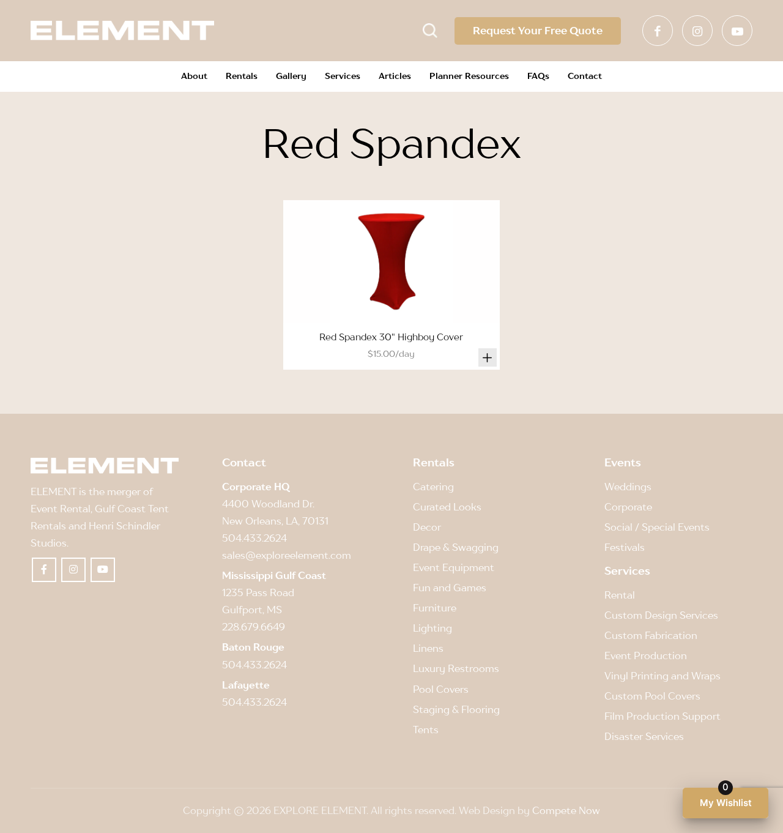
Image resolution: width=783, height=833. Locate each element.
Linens (428, 648)
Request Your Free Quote (538, 30)
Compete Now (566, 810)
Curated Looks (447, 507)
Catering (433, 486)
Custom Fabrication (650, 635)
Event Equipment (453, 567)
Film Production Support (662, 716)
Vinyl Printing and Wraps (662, 676)
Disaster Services (644, 736)
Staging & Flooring (456, 709)
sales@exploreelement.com (286, 555)
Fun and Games (449, 587)
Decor (427, 527)
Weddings (627, 486)
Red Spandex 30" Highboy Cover (391, 336)
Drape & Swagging (456, 547)
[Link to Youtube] (737, 30)
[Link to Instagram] (697, 30)
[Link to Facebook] (657, 30)
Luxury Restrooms (456, 668)
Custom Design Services (661, 615)
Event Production (645, 655)
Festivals (624, 547)
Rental (619, 595)
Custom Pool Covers (652, 696)
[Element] (122, 30)
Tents (426, 729)
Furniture (434, 608)
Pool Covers (441, 689)
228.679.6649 (253, 627)
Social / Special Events (657, 527)
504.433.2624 (254, 538)
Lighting (432, 628)
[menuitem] (194, 76)
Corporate (628, 507)
